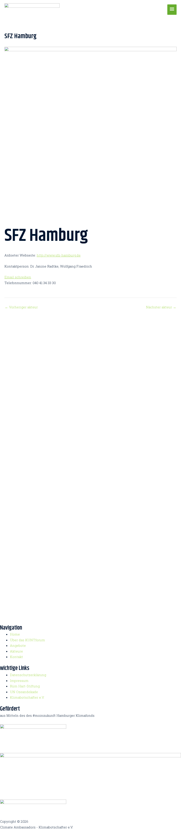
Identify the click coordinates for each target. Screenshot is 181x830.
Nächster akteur (161, 307)
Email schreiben (17, 277)
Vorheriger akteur (21, 307)
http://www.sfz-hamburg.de (59, 255)
